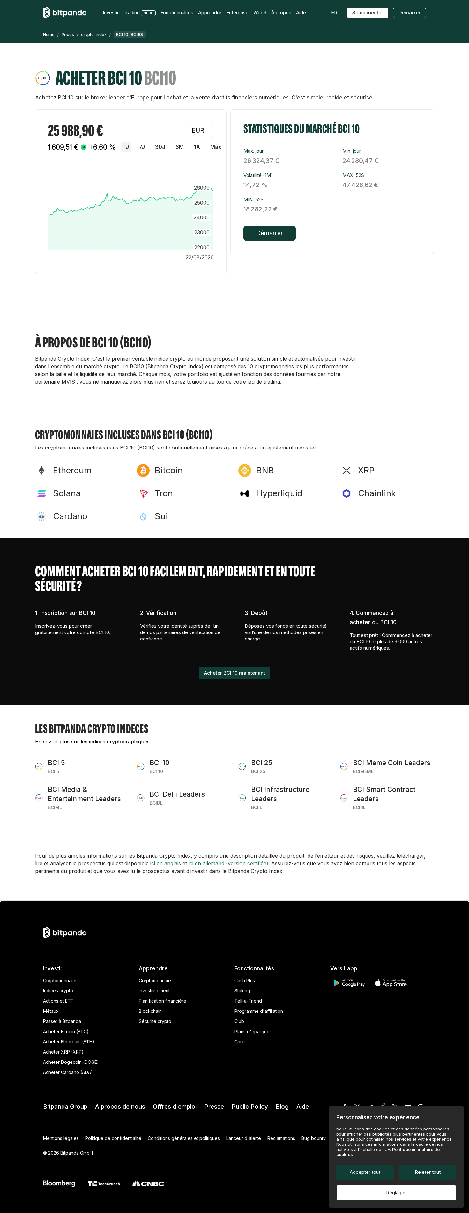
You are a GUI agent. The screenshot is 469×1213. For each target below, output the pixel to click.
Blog (282, 1106)
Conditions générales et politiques (184, 1138)
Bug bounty (314, 1138)
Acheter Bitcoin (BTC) (66, 1031)
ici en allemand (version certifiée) (228, 863)
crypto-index (94, 34)
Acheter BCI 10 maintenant (234, 673)
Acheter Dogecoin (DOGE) (71, 1062)
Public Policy (250, 1106)
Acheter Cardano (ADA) (68, 1072)
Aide (302, 1106)
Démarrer (409, 13)
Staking (242, 990)
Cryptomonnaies (60, 980)
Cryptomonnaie (155, 980)
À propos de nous (120, 1106)
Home (49, 34)
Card (239, 1041)
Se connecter (367, 13)
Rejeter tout (428, 1172)
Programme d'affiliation (258, 1011)
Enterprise (237, 13)
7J (142, 147)
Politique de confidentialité (113, 1138)
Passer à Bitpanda (62, 1021)
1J (126, 147)
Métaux (51, 1011)
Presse (214, 1106)
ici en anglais (165, 863)
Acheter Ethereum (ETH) (68, 1041)
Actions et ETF (58, 1001)
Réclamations (281, 1138)
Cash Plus (244, 980)
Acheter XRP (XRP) (63, 1052)
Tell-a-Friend (248, 1001)
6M (179, 147)
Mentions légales (61, 1138)
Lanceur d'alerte (243, 1138)
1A (197, 147)
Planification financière (162, 1001)
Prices (68, 34)
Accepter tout (365, 1172)
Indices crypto (58, 990)
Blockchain (150, 1011)
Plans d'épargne (252, 1031)
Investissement (154, 990)
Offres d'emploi (175, 1106)
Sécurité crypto (155, 1021)
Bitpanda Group (65, 1106)
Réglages (396, 1192)
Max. (216, 147)
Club (239, 1021)
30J (160, 147)
